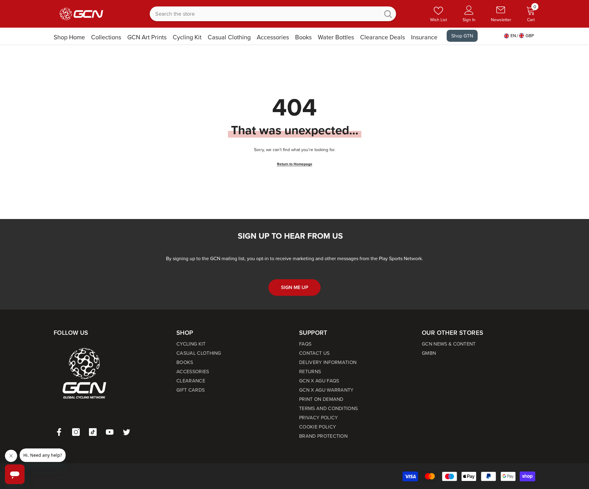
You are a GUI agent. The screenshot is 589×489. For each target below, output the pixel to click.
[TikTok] (92, 432)
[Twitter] (126, 432)
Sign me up (294, 287)
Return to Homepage (294, 164)
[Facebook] (59, 432)
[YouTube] (109, 432)
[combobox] (265, 13)
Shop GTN (462, 35)
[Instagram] (76, 432)
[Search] (273, 13)
